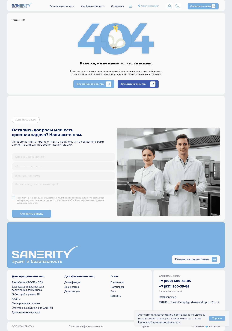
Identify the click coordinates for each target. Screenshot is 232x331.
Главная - (16, 20)
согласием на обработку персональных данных (79, 200)
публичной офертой (27, 203)
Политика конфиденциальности (86, 326)
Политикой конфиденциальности (159, 322)
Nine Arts (215, 326)
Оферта (145, 326)
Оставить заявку (31, 213)
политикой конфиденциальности (75, 197)
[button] (203, 6)
